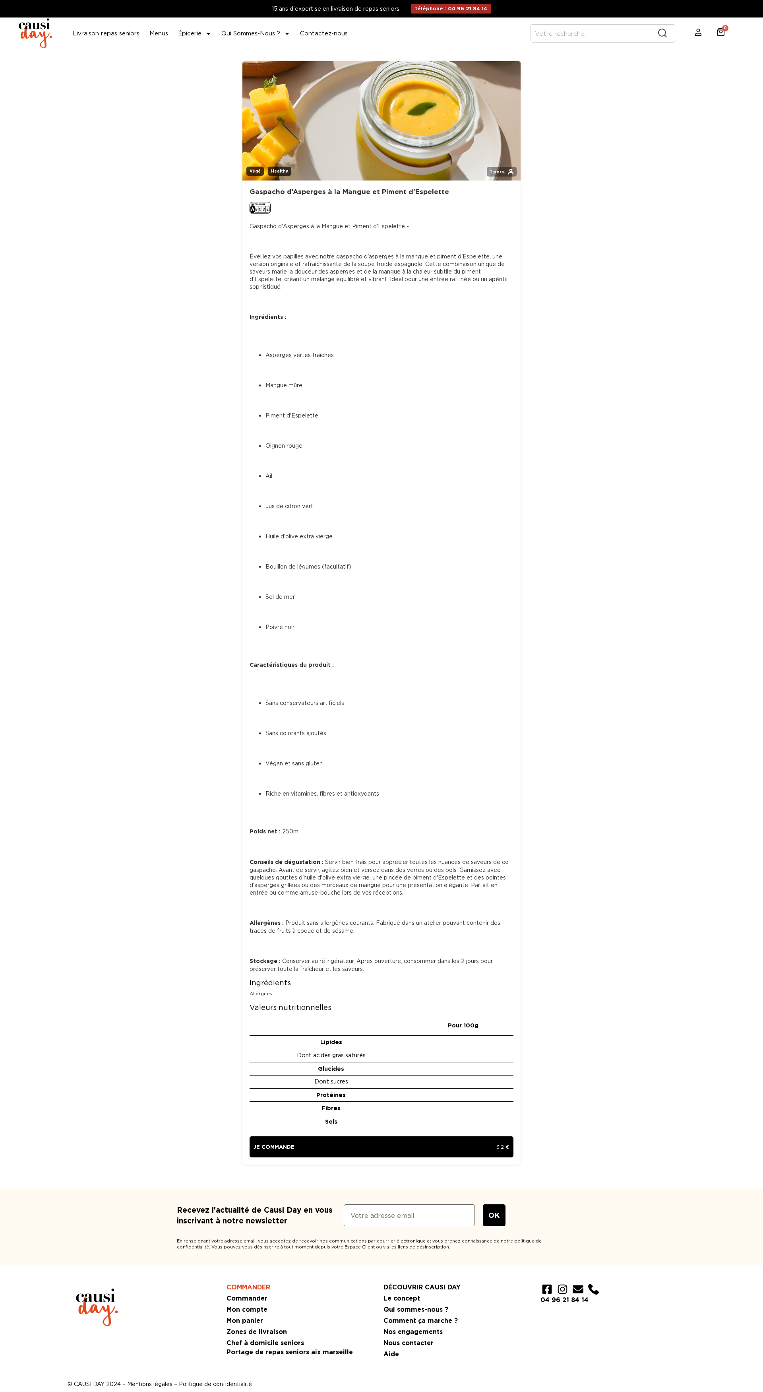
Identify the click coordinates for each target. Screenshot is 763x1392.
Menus (158, 33)
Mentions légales (149, 1383)
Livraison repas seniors (106, 33)
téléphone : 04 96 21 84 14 (451, 8)
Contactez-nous (324, 33)
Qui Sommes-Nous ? (250, 33)
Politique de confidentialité (215, 1383)
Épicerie (189, 33)
